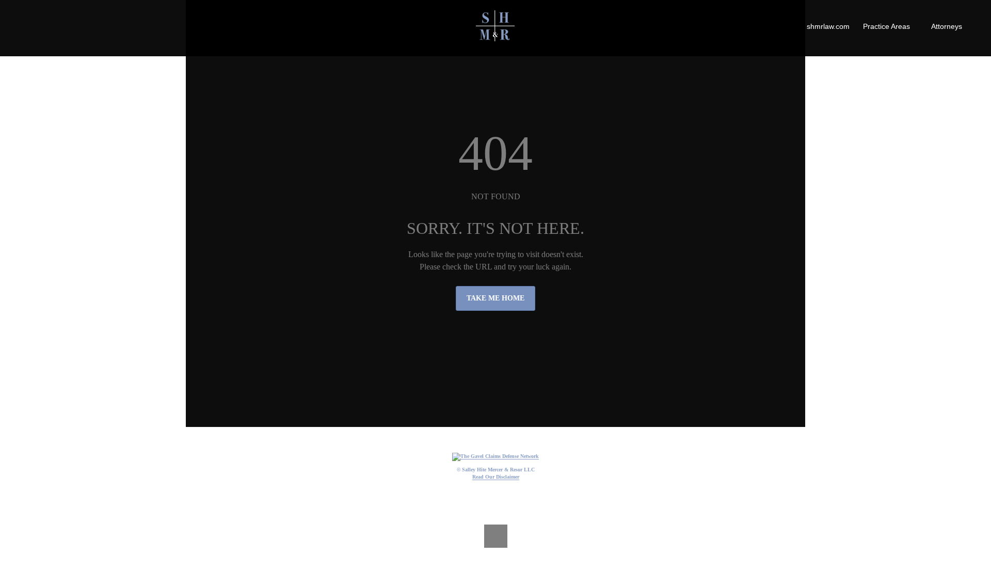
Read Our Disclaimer (495, 477)
